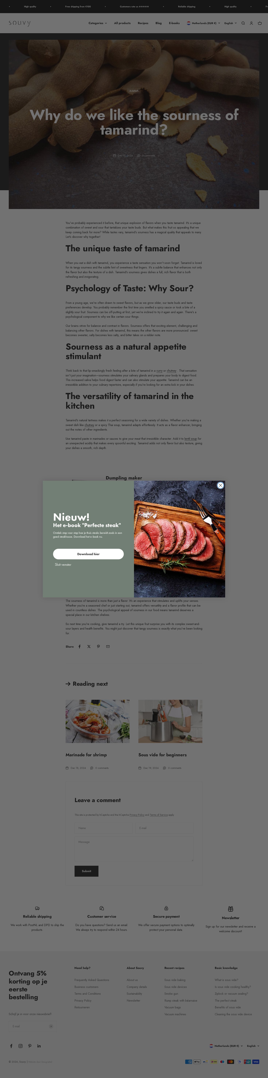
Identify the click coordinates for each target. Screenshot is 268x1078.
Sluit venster (63, 564)
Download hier (88, 554)
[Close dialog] (220, 485)
